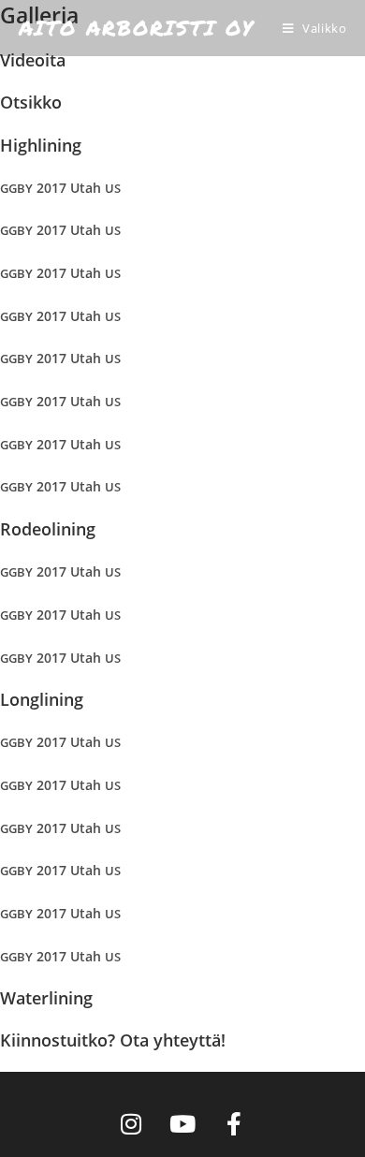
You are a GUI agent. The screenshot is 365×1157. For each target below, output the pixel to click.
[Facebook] (234, 1124)
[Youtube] (182, 1124)
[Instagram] (131, 1124)
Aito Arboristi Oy (137, 27)
